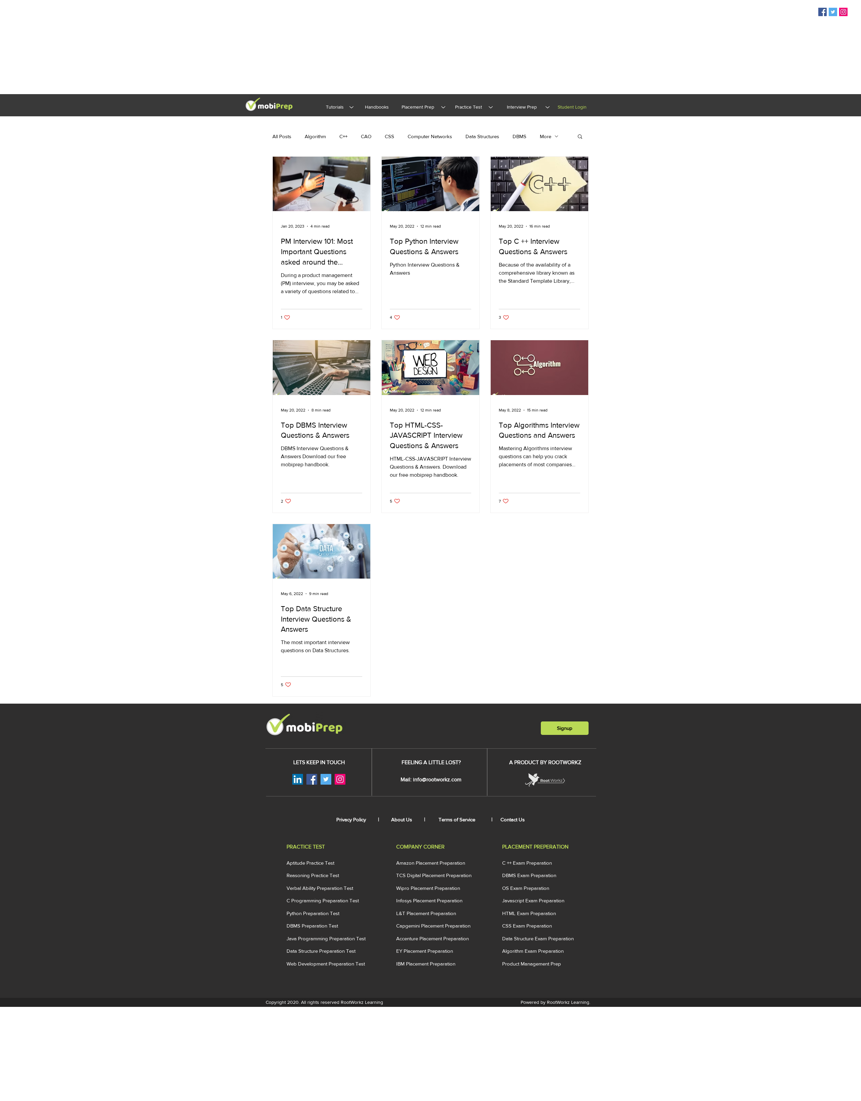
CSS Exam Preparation (527, 926)
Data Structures (482, 136)
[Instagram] (843, 12)
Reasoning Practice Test (313, 875)
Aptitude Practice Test (310, 863)
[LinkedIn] (297, 779)
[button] (580, 137)
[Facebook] (822, 12)
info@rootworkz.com (437, 779)
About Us (402, 819)
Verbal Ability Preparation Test (320, 888)
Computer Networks (430, 136)
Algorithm (315, 136)
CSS (389, 136)
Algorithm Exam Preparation (533, 951)
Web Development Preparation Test (326, 964)
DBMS (519, 136)
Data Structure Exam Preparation (538, 938)
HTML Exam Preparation (529, 913)
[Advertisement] (202, 47)
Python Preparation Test (313, 913)
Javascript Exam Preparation (533, 900)
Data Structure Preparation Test (321, 951)
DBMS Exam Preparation (529, 875)
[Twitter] (833, 12)
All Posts (281, 136)
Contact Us (512, 819)
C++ (343, 136)
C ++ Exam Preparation (527, 863)
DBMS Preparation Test (312, 926)
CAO (366, 136)
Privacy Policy (351, 819)
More (545, 136)
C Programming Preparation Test (323, 900)
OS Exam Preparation (525, 888)
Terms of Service (457, 819)
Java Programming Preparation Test (326, 938)
